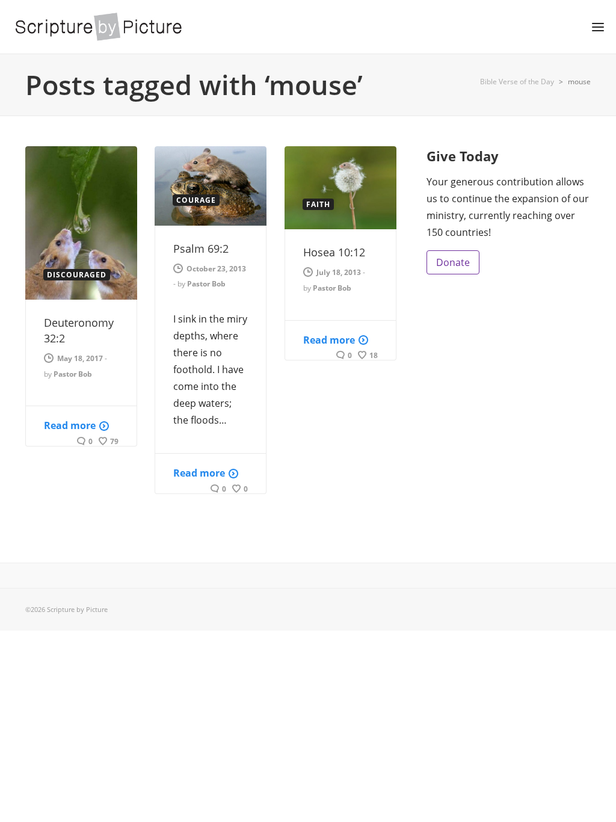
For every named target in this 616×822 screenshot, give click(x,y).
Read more (70, 425)
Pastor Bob (73, 374)
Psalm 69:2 (201, 248)
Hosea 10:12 (334, 252)
